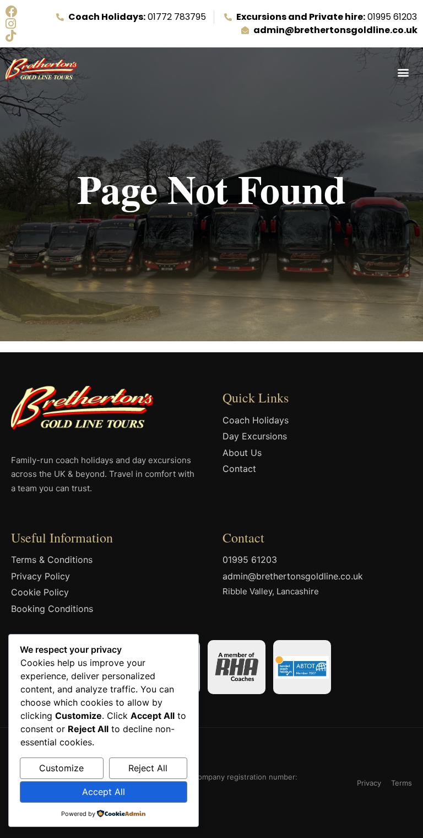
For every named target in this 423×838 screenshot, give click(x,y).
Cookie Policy (40, 592)
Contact (239, 468)
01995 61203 (250, 559)
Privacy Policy (40, 576)
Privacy (369, 782)
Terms (401, 782)
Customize (61, 767)
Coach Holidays (256, 420)
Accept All (103, 791)
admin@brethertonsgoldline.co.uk (293, 576)
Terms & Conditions (52, 559)
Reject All (147, 767)
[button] (403, 72)
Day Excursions (255, 436)
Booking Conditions (52, 608)
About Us (242, 452)
